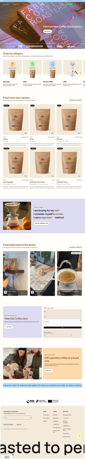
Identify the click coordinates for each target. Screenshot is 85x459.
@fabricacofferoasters (21, 385)
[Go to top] (80, 436)
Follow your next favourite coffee (45, 385)
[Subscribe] (30, 417)
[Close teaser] (13, 454)
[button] (7, 4)
